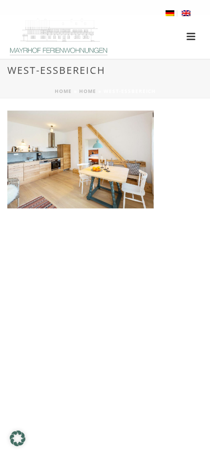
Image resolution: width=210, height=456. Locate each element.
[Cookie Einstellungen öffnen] (17, 443)
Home (63, 91)
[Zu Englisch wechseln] (186, 13)
